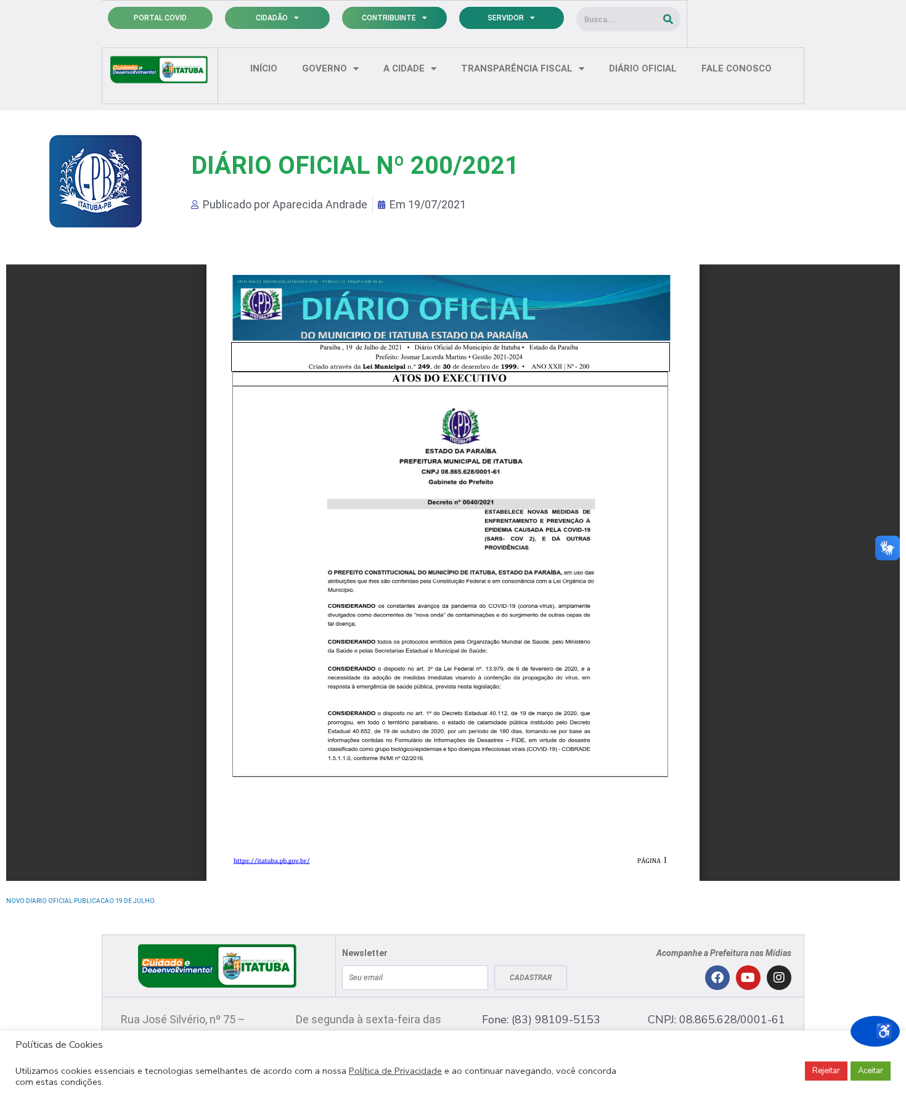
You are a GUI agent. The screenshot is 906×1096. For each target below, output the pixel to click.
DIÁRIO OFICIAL (643, 68)
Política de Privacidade (395, 1070)
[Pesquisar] (668, 19)
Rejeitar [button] (826, 1070)
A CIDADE (404, 68)
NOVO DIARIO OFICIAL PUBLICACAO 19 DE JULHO (80, 901)
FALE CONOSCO (736, 68)
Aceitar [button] (870, 1070)
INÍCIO (263, 68)
